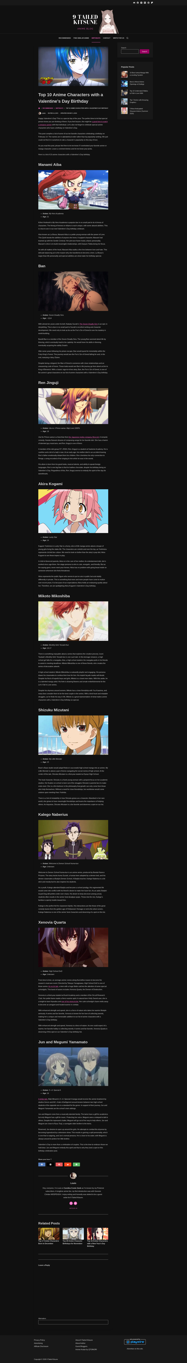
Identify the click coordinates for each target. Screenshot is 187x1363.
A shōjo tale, (43, 1099)
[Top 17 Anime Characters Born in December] (48, 1234)
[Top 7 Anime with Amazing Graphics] (124, 101)
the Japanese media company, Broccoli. (84, 437)
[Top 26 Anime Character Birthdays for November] (73, 1234)
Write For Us (118, 38)
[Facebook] (138, 3)
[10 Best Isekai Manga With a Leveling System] (124, 74)
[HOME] (39, 108)
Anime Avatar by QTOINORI (86, 1349)
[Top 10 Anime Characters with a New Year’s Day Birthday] (97, 1234)
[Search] (127, 38)
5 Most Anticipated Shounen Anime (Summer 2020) (139, 111)
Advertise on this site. (135, 1349)
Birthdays (96, 38)
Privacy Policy (39, 1340)
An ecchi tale (53, 986)
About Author (80, 1343)
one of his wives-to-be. (70, 1001)
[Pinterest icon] (75, 1203)
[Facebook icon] (71, 1203)
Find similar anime (81, 38)
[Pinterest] (148, 3)
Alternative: (42, 1318)
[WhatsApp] (76, 1164)
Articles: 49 (73, 1208)
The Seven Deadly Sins (88, 324)
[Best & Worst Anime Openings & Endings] (124, 83)
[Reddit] (67, 1164)
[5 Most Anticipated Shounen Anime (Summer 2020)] (124, 110)
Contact (106, 38)
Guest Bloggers (81, 1346)
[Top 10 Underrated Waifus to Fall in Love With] (124, 92)
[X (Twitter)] (145, 3)
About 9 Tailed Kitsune (84, 1340)
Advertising (38, 1343)
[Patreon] (152, 3)
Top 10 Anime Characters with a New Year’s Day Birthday (97, 1243)
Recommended (65, 38)
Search (123, 48)
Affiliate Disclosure (41, 1346)
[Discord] (134, 3)
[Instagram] (141, 3)
